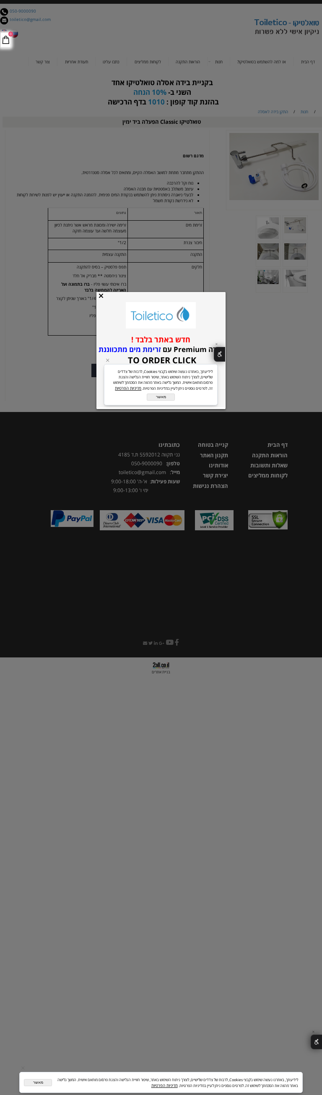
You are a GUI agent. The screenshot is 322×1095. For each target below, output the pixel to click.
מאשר (38, 1082)
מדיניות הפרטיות (164, 1085)
